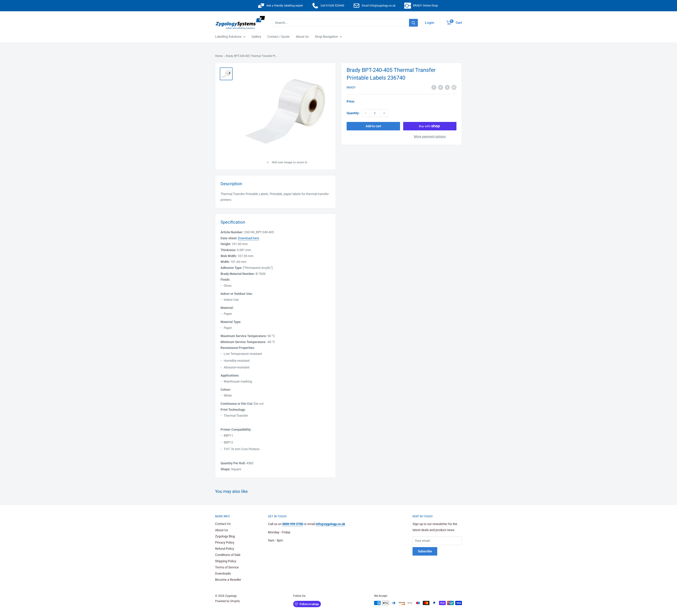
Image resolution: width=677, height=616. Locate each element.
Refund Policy (224, 548)
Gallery (256, 36)
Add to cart (373, 126)
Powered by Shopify (227, 601)
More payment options (430, 136)
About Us (302, 36)
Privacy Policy (224, 542)
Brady (351, 87)
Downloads (223, 573)
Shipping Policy (225, 561)
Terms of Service (227, 567)
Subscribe (425, 551)
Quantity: (353, 113)
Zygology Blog (225, 536)
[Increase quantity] (384, 113)
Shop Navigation (326, 36)
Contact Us (223, 524)
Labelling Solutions (228, 36)
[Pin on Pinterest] (440, 87)
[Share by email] (454, 87)
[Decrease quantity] (365, 113)
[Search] (413, 23)
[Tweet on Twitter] (447, 87)
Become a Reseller (228, 579)
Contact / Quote (278, 36)
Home (218, 56)
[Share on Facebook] (433, 87)
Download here (248, 238)
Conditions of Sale (227, 555)
